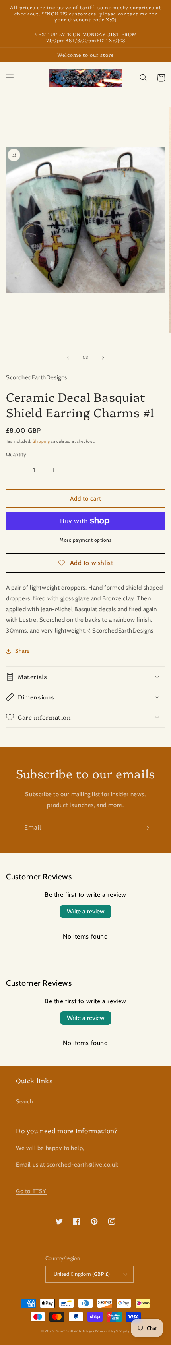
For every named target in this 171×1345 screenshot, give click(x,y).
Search (24, 1101)
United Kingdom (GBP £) (82, 1274)
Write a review (86, 911)
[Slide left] (68, 357)
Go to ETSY (31, 1191)
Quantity (16, 454)
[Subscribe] (146, 828)
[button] (10, 78)
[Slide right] (103, 357)
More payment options (85, 540)
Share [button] (22, 650)
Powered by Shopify (112, 1331)
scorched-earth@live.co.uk (82, 1164)
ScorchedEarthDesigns (75, 1331)
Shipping (41, 441)
